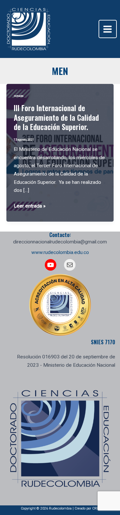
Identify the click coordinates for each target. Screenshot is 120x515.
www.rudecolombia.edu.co (60, 252)
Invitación (18, 95)
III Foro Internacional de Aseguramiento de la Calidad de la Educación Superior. (56, 117)
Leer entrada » (29, 206)
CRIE (96, 508)
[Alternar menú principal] (108, 29)
